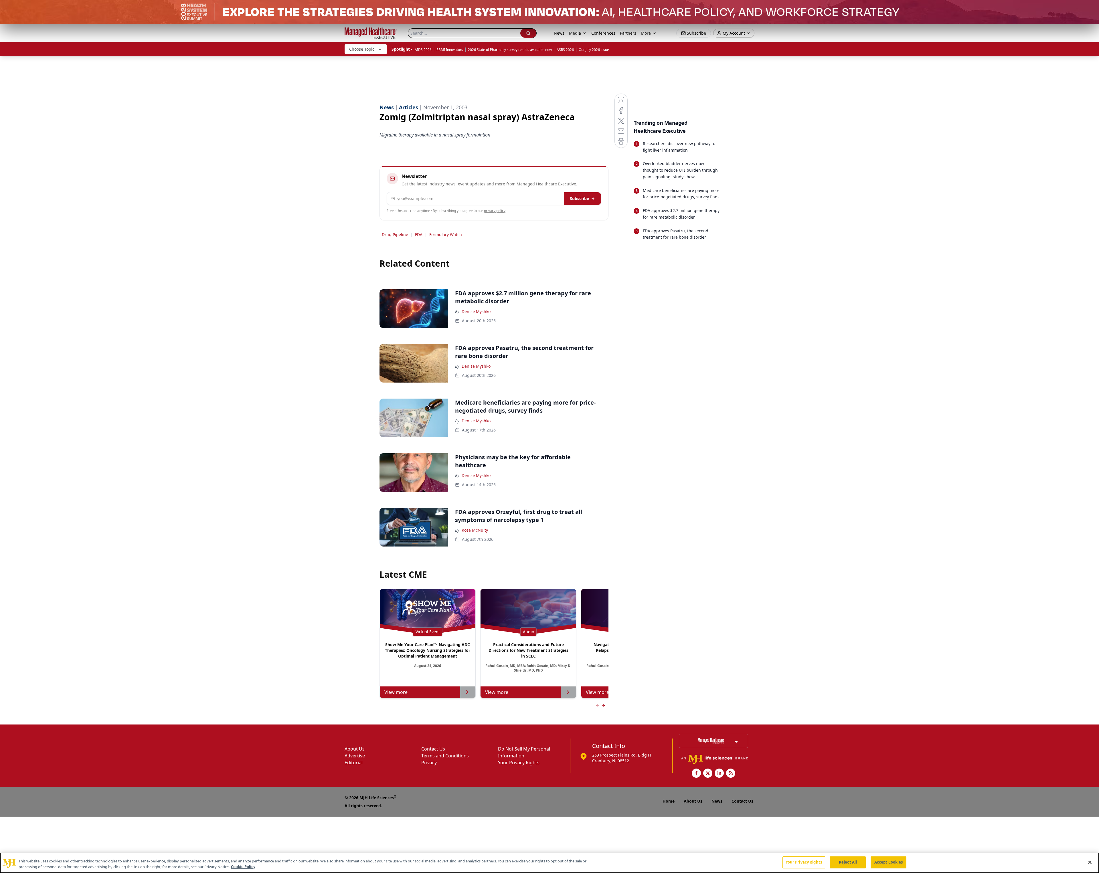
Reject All (848, 862)
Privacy (429, 762)
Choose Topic (361, 49)
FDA (418, 234)
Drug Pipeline (395, 234)
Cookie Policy (243, 866)
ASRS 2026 (565, 49)
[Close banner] (1092, 7)
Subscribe (579, 198)
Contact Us (433, 749)
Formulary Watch (445, 234)
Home (669, 801)
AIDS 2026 (423, 49)
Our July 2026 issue (594, 49)
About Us (355, 749)
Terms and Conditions (445, 756)
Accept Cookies (888, 862)
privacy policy (494, 210)
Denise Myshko (476, 311)
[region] (549, 863)
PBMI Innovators (449, 49)
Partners (628, 33)
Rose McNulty (475, 530)
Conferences (603, 33)
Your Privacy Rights (518, 762)
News (559, 33)
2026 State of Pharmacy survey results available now (510, 49)
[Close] (1090, 862)
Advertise (355, 756)
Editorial (354, 762)
